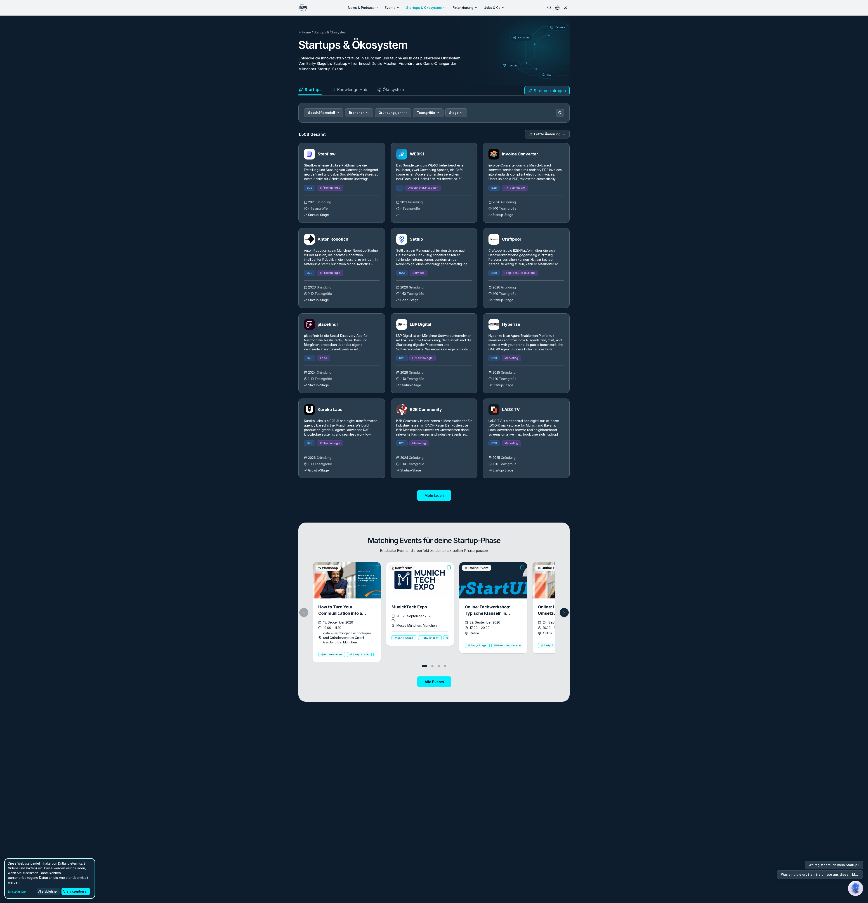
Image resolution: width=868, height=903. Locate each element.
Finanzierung (463, 7)
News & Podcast (361, 7)
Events (390, 7)
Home (306, 32)
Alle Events (434, 682)
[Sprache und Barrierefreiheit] (557, 8)
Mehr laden (434, 495)
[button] (564, 612)
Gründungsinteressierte (513, 645)
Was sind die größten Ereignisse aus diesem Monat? (822, 874)
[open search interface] (549, 8)
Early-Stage (361, 654)
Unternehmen (333, 654)
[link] (341, 183)
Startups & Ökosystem (424, 7)
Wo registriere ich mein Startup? (834, 865)
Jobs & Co (492, 7)
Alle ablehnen (48, 891)
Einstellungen (18, 891)
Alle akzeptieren (76, 891)
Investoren (431, 637)
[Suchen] (560, 113)
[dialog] (50, 878)
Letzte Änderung (547, 134)
